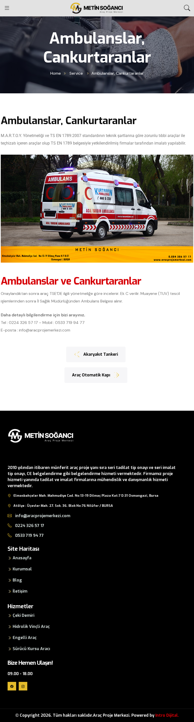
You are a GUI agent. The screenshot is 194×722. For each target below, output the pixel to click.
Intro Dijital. (167, 715)
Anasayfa (22, 558)
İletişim (20, 591)
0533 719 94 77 (70, 322)
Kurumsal (22, 569)
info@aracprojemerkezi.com (44, 330)
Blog (17, 580)
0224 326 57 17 (23, 322)
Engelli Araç (25, 637)
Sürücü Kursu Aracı (31, 648)
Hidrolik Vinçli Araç (31, 626)
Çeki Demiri (23, 615)
